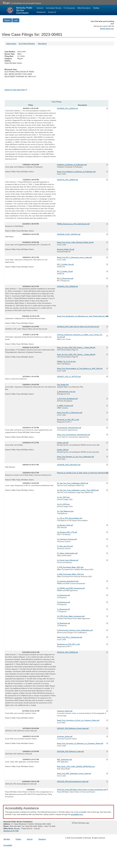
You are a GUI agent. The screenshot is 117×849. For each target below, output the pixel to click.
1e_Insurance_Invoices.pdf (67, 539)
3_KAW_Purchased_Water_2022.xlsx (70, 574)
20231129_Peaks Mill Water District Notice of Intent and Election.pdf (81, 789)
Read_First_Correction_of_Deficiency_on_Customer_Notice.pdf (80, 743)
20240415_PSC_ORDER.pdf (67, 286)
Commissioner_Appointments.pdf (69, 428)
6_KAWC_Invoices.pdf (65, 405)
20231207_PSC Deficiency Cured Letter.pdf (73, 728)
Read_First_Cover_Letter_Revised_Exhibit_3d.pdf (75, 242)
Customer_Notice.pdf (64, 711)
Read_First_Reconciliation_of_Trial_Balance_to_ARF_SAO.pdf (79, 368)
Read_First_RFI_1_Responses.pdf (69, 637)
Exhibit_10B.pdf (62, 450)
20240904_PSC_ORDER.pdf (67, 108)
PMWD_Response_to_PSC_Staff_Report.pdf (73, 224)
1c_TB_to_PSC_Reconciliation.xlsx (69, 518)
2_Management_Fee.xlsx (66, 391)
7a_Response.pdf (63, 595)
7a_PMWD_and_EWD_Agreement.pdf (71, 588)
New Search (42, 43)
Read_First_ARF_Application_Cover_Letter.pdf (74, 773)
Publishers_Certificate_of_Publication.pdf (72, 165)
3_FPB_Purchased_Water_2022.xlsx (70, 567)
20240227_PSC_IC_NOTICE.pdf (69, 376)
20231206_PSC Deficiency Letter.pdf (70, 751)
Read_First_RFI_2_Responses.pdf (69, 412)
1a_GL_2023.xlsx (63, 504)
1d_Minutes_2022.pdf (65, 525)
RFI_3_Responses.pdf (65, 278)
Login (16, 20)
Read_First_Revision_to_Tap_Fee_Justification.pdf (75, 457)
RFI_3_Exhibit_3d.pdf (65, 271)
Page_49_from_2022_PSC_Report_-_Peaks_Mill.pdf (76, 354)
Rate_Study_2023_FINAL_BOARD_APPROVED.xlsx (76, 766)
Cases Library (11, 43)
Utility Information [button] (83, 8)
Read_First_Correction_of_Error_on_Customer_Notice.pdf (78, 720)
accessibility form (77, 814)
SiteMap (96, 8)
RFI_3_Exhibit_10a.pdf (65, 264)
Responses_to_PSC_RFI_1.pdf (68, 644)
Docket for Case (15, 90)
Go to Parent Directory (27, 43)
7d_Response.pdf (63, 623)
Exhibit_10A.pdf (62, 443)
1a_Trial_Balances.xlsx (65, 511)
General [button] (40, 8)
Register (7, 20)
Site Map (7, 839)
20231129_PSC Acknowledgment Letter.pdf (72, 781)
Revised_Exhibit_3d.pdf (65, 249)
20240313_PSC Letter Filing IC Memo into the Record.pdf (78, 327)
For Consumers (69, 8)
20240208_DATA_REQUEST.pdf (68, 465)
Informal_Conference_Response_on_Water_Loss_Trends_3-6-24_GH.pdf (80, 336)
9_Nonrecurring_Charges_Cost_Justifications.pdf (75, 630)
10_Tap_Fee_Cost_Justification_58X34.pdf (72, 483)
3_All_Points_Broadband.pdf (67, 398)
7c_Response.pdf (63, 609)
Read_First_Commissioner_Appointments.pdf (73, 435)
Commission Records (53, 8)
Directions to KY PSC (11, 831)
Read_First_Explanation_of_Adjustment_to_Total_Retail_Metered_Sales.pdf (82, 316)
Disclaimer (42, 839)
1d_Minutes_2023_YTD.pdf (67, 532)
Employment (41, 12)
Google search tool (107, 28)
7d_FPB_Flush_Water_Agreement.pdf (71, 616)
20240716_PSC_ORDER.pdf (67, 180)
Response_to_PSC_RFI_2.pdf (68, 419)
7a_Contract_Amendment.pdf (67, 581)
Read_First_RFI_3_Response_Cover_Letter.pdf (74, 257)
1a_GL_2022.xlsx (63, 497)
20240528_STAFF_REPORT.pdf (68, 234)
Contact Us (52, 12)
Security (30, 839)
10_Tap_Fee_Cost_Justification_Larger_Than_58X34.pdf (77, 490)
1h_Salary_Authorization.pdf (67, 553)
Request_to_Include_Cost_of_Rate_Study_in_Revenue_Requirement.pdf (82, 473)
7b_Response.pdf (63, 602)
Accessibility (8, 845)
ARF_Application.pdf (64, 759)
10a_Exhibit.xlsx (63, 384)
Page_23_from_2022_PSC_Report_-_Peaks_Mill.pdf (76, 347)
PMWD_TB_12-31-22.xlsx (66, 361)
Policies (18, 839)
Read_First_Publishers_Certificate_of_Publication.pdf (76, 172)
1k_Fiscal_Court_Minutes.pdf (67, 560)
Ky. (6, 2)
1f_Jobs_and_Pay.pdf (65, 546)
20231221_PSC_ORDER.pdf (67, 652)
